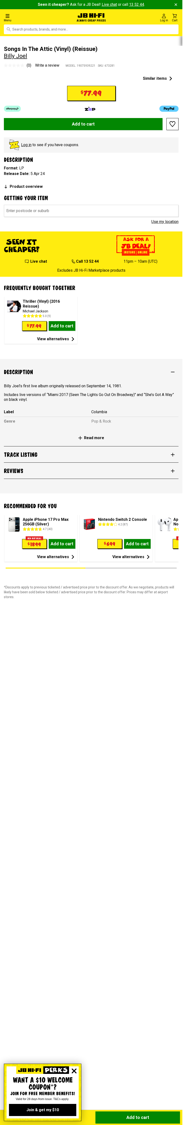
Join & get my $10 (42, 1110)
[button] (31, 18)
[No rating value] (15, 65)
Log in (26, 145)
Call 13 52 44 (87, 261)
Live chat (109, 4)
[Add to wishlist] (172, 124)
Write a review (47, 65)
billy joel (15, 56)
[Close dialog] (74, 1071)
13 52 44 (136, 4)
